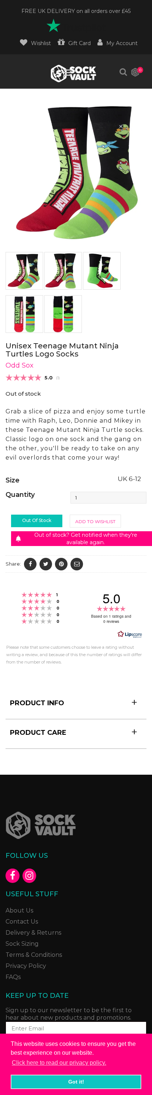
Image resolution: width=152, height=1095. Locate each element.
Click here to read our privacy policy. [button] (59, 1063)
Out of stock (36, 520)
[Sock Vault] (73, 73)
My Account (122, 43)
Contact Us (22, 921)
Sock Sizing (22, 943)
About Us (19, 910)
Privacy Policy (26, 965)
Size (13, 480)
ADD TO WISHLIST (95, 521)
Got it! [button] (76, 1082)
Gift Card (79, 43)
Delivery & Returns (33, 932)
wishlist (41, 43)
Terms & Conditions (34, 954)
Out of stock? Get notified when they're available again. (85, 539)
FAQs (13, 976)
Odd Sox (20, 365)
